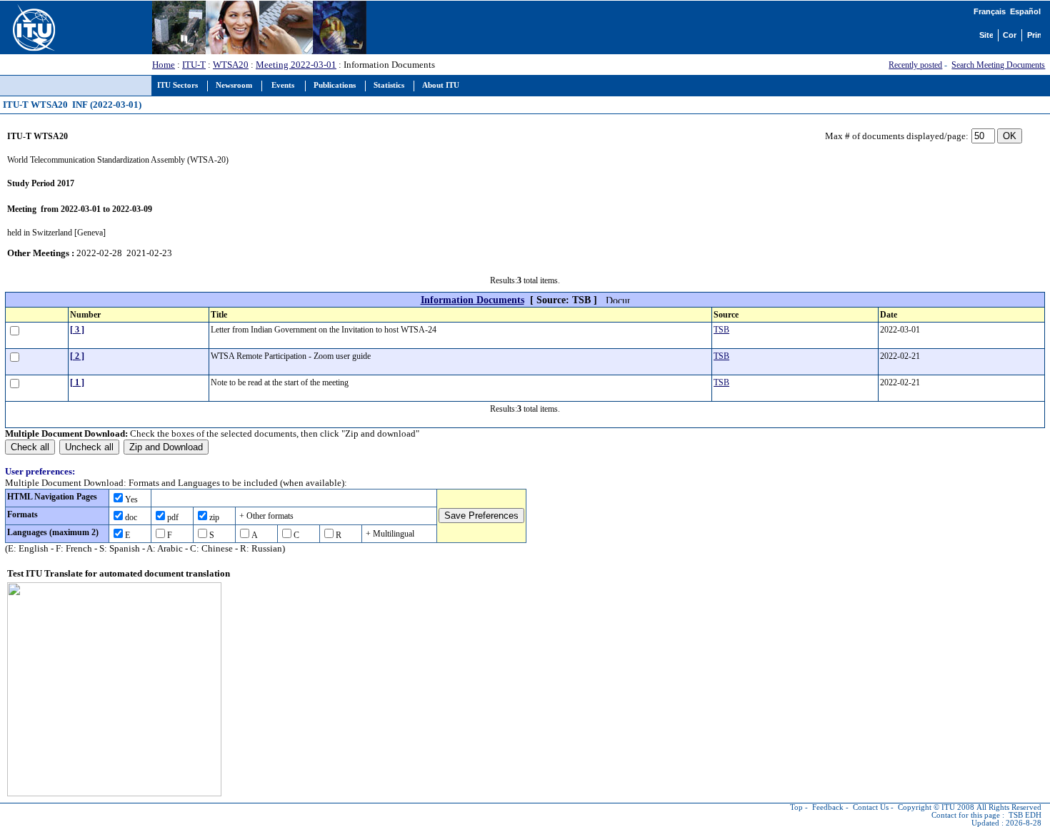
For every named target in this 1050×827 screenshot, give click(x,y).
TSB (721, 330)
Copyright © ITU (926, 807)
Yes (131, 499)
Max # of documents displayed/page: (897, 136)
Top (796, 807)
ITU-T (194, 64)
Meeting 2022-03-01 (296, 64)
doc (131, 517)
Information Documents (472, 299)
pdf (173, 517)
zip (214, 517)
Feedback (828, 807)
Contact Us (871, 807)
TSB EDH (1025, 815)
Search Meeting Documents (998, 65)
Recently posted (915, 65)
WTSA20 (231, 64)
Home (163, 64)
